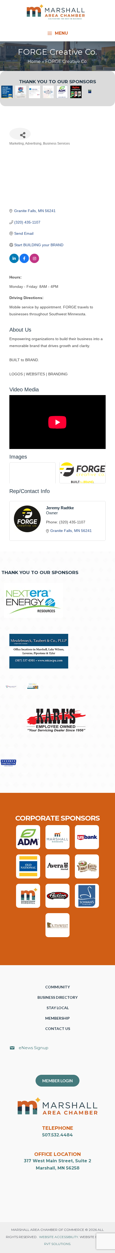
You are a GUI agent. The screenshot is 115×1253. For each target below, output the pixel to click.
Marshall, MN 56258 (57, 1168)
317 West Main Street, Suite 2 (57, 1160)
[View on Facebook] (24, 262)
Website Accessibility (58, 1237)
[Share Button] (20, 134)
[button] (60, 1065)
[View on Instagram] (34, 262)
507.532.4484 (57, 1134)
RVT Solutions (57, 1244)
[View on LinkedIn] (14, 262)
